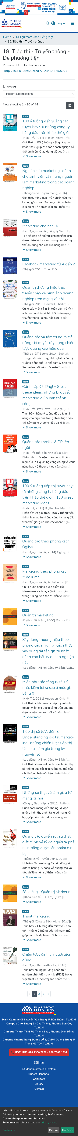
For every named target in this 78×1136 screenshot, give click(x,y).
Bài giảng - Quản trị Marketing (47, 891)
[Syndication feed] (70, 105)
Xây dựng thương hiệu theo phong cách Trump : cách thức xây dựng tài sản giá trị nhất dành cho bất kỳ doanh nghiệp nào (48, 651)
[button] (53, 23)
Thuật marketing (36, 916)
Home (7, 37)
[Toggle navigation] (72, 23)
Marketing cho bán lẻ (40, 226)
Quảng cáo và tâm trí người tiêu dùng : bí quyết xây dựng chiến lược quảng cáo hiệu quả (48, 342)
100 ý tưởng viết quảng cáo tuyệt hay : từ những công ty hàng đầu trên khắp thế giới (46, 127)
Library (39, 1083)
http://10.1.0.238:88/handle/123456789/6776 (36, 71)
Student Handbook (39, 1073)
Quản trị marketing (38, 615)
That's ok (67, 1130)
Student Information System (39, 1068)
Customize (9, 1130)
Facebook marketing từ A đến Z (48, 264)
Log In (61, 23)
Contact (39, 1088)
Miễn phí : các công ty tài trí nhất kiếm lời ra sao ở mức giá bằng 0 (47, 687)
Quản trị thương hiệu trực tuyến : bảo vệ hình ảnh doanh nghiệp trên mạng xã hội (48, 293)
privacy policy (49, 1122)
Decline (53, 1130)
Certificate (39, 1078)
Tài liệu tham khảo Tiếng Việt (34, 37)
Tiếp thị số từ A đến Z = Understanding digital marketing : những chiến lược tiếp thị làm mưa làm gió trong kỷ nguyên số (48, 743)
